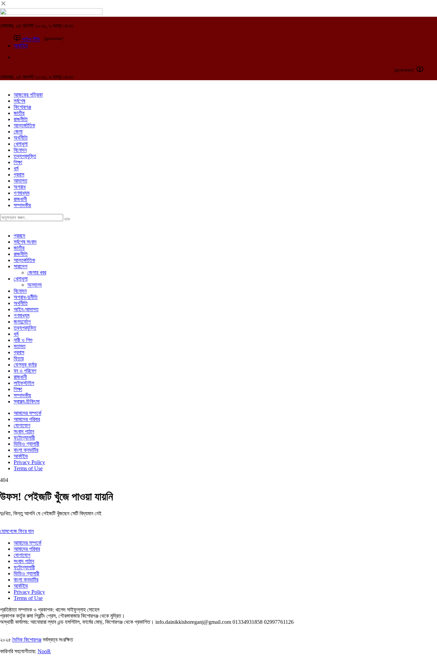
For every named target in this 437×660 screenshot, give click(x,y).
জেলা (18, 131)
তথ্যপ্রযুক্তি (25, 156)
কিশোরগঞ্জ (22, 107)
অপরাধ (20, 187)
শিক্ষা (18, 162)
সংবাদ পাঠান (24, 431)
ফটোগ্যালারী (24, 438)
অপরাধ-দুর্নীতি (26, 297)
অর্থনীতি (21, 138)
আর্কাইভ (21, 456)
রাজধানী (20, 199)
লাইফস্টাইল (24, 383)
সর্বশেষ (19, 101)
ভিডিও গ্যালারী (26, 444)
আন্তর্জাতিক (24, 125)
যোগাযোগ (22, 425)
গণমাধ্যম (21, 193)
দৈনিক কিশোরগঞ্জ (26, 640)
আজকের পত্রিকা (28, 95)
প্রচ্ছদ (19, 236)
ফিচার (19, 358)
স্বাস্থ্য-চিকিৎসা (27, 401)
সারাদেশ (20, 266)
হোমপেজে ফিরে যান (17, 531)
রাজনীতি (21, 119)
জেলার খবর (36, 272)
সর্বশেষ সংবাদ (25, 242)
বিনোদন (20, 150)
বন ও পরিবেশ (25, 371)
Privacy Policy (29, 462)
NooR (44, 651)
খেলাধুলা (21, 144)
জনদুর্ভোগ (22, 322)
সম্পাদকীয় (22, 205)
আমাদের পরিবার (27, 419)
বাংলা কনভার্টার (26, 450)
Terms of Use (28, 468)
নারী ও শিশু (23, 340)
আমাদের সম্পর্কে (27, 413)
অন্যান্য (34, 285)
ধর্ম (16, 168)
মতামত (20, 346)
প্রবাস (19, 174)
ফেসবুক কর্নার (25, 365)
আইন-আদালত (26, 309)
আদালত (20, 181)
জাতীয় (19, 113)
